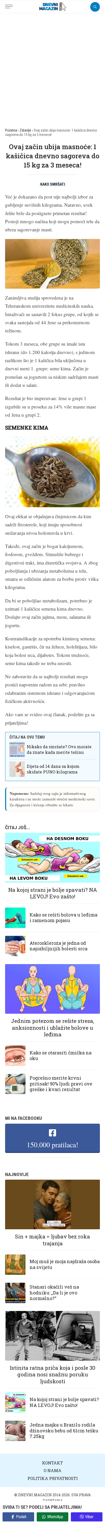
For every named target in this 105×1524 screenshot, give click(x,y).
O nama (52, 1470)
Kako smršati (52, 184)
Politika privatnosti (53, 1478)
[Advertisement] (52, 68)
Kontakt (52, 1462)
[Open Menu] (10, 3)
